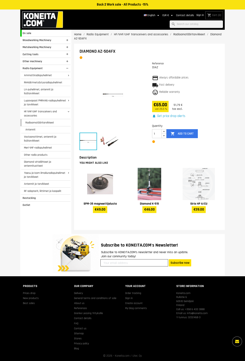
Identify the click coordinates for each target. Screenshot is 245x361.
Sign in (200, 15)
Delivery (78, 293)
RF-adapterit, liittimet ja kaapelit (42, 191)
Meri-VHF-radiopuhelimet (38, 147)
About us (79, 303)
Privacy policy (81, 343)
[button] (168, 116)
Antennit (30, 129)
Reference (158, 63)
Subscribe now (180, 263)
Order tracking (133, 293)
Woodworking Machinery (37, 40)
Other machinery (32, 61)
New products (31, 298)
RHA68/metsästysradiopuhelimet (43, 82)
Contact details (185, 15)
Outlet (26, 205)
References (80, 308)
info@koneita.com (197, 313)
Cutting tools (30, 54)
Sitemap (79, 333)
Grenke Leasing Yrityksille (88, 313)
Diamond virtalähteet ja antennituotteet (37, 164)
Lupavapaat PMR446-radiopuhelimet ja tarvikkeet (45, 102)
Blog (76, 348)
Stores (78, 338)
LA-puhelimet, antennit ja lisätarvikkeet (38, 91)
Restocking (29, 198)
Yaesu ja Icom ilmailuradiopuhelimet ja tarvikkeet (44, 175)
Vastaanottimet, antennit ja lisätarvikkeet (40, 139)
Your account (135, 286)
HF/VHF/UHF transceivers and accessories (40, 113)
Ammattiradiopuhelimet (38, 75)
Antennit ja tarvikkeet (36, 184)
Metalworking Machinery (37, 47)
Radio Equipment (33, 68)
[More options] (237, 341)
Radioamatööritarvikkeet (39, 122)
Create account (134, 303)
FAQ (76, 323)
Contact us (80, 328)
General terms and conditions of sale (95, 298)
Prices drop (29, 293)
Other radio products (36, 155)
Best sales (29, 303)
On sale (27, 33)
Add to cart (182, 134)
